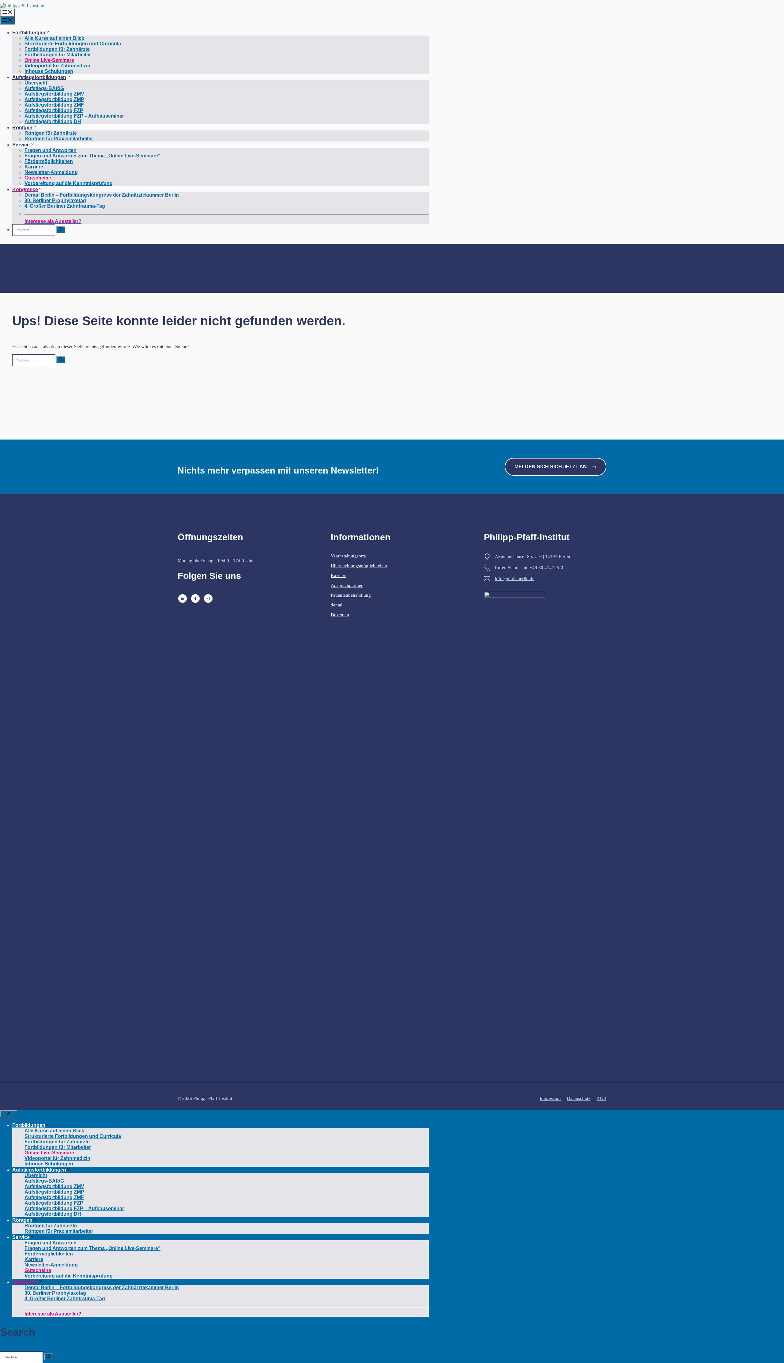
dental (336, 604)
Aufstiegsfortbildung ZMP (54, 99)
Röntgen (22, 127)
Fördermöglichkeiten (48, 161)
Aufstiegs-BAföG (44, 88)
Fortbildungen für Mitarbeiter (57, 54)
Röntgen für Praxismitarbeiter (58, 138)
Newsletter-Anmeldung (51, 172)
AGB (601, 1098)
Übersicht (35, 82)
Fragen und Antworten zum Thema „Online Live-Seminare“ (92, 155)
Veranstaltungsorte (348, 555)
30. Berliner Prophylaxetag (55, 200)
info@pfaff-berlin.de (514, 578)
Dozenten (340, 614)
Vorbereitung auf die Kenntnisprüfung (68, 183)
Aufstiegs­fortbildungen (39, 77)
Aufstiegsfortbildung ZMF (54, 105)
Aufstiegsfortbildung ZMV (54, 93)
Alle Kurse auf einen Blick (54, 38)
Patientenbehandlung (351, 595)
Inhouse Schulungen (48, 71)
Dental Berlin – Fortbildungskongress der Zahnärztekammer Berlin (101, 195)
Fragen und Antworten (50, 150)
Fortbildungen (28, 32)
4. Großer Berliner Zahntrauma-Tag (64, 206)
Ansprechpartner (347, 585)
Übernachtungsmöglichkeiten (359, 565)
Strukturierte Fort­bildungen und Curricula (72, 43)
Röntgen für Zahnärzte (50, 133)
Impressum (550, 1098)
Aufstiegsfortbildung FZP (53, 110)
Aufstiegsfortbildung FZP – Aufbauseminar (74, 116)
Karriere (33, 166)
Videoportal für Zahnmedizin (57, 65)
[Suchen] (60, 229)
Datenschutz (578, 1098)
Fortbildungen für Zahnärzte (57, 49)
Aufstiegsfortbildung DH (52, 121)
